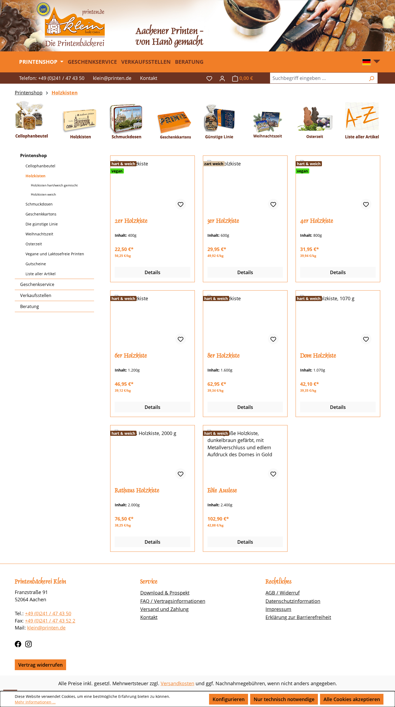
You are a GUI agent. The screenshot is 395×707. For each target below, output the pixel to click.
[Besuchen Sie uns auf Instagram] (28, 643)
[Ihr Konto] (222, 78)
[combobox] (317, 78)
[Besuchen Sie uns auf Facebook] (18, 643)
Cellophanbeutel (40, 165)
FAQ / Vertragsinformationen (172, 601)
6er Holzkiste (131, 356)
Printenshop (33, 155)
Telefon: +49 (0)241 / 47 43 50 (51, 78)
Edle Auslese (222, 490)
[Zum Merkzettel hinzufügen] (180, 204)
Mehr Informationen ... (35, 702)
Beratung (29, 306)
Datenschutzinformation (292, 601)
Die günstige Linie (42, 224)
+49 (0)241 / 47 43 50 (48, 613)
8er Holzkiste (223, 356)
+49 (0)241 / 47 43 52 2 (50, 620)
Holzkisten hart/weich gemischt (54, 185)
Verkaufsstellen (35, 295)
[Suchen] (371, 78)
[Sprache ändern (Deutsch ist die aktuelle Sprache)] (371, 63)
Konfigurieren (229, 699)
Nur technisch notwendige (284, 699)
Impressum (278, 609)
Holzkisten (35, 175)
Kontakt (148, 78)
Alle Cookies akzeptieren (352, 699)
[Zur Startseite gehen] (70, 24)
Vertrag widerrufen (40, 665)
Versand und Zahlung (164, 609)
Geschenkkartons (41, 214)
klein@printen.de (112, 78)
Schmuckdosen (39, 204)
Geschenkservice (37, 284)
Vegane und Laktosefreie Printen (55, 253)
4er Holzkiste (316, 221)
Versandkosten (177, 683)
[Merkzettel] (209, 78)
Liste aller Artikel (41, 273)
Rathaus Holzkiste (137, 490)
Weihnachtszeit (39, 233)
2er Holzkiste (131, 221)
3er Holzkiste (223, 221)
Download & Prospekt (164, 592)
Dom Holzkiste (318, 356)
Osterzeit (34, 243)
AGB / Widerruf (282, 592)
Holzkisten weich (43, 194)
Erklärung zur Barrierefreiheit (298, 617)
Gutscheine (36, 263)
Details (152, 272)
